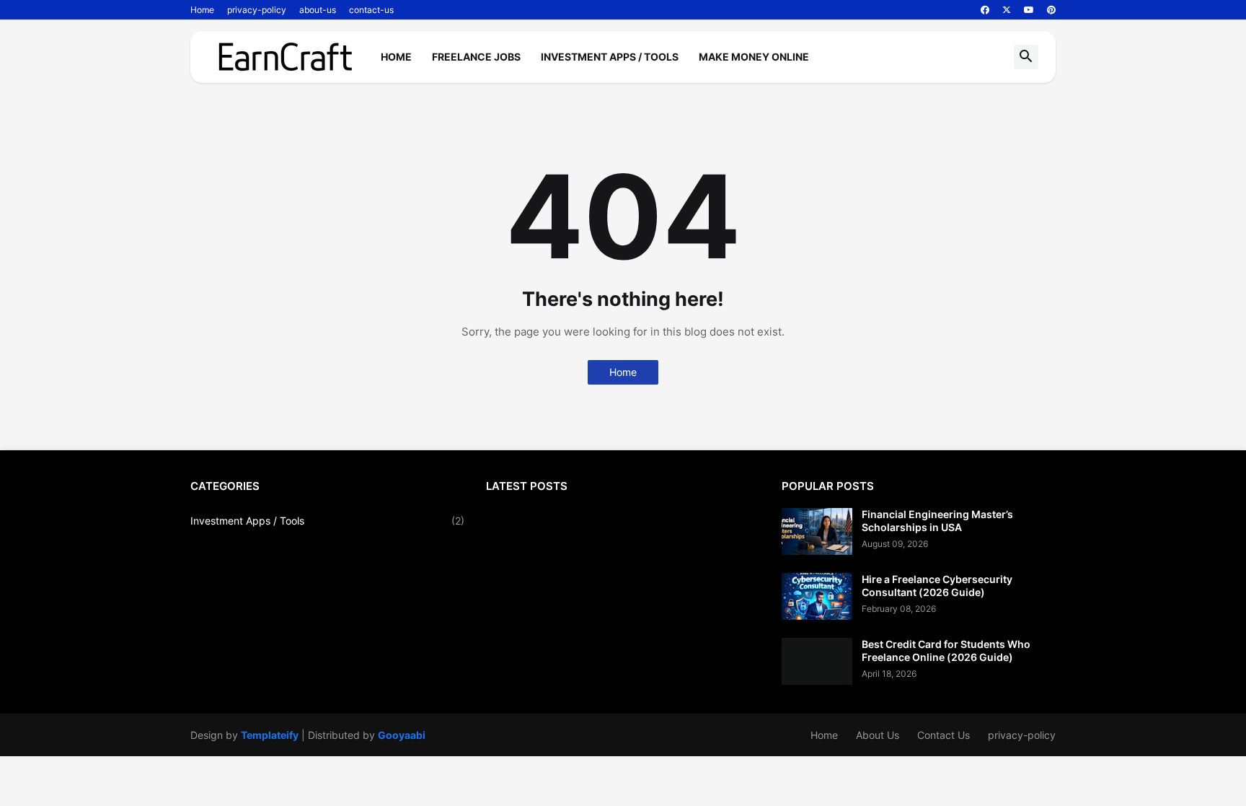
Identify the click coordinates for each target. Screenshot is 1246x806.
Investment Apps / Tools (610, 57)
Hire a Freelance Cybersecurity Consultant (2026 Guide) (937, 585)
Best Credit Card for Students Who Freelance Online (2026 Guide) (946, 650)
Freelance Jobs (476, 57)
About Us (877, 735)
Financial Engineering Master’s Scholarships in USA (937, 520)
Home (202, 9)
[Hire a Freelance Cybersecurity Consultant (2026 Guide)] (817, 596)
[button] (1026, 57)
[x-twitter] (1006, 10)
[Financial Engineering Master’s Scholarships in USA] (817, 531)
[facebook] (985, 10)
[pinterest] (1051, 10)
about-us (317, 9)
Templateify (270, 735)
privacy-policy (256, 9)
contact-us (371, 9)
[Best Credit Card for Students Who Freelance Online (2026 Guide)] (817, 661)
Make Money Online (754, 57)
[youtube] (1029, 10)
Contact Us (943, 735)
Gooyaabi (401, 735)
